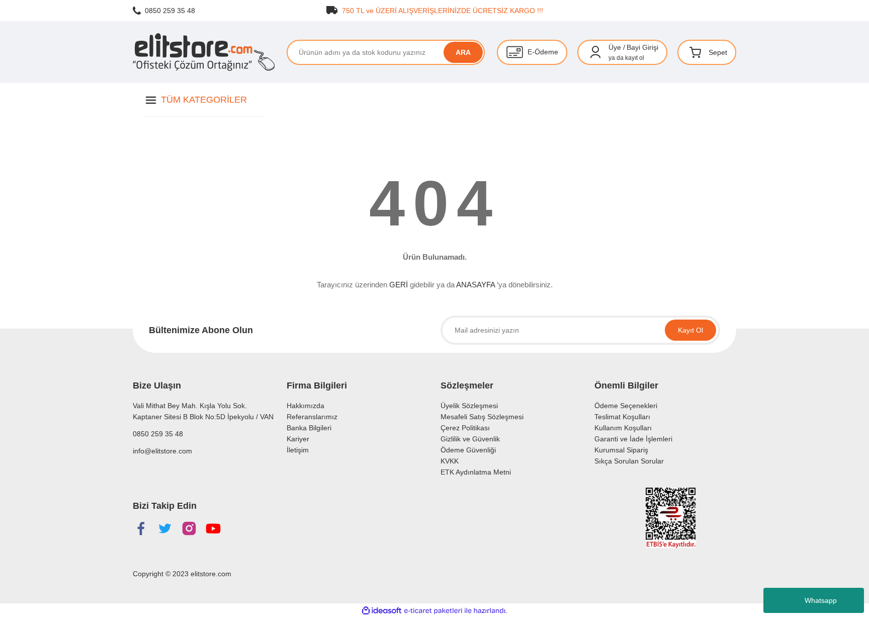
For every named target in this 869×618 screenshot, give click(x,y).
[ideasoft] (382, 610)
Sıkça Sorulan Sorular (629, 461)
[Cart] (695, 52)
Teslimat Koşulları (622, 417)
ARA (463, 52)
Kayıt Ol (690, 330)
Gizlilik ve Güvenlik (470, 439)
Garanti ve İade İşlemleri (633, 439)
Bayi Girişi (642, 47)
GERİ (398, 284)
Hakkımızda (305, 406)
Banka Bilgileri (309, 428)
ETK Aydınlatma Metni (476, 472)
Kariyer (298, 439)
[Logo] (204, 52)
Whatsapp (821, 600)
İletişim (298, 450)
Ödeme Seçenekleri (625, 406)
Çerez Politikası (465, 428)
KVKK (450, 461)
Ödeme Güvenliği (468, 450)
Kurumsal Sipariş (621, 450)
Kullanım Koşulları (623, 428)
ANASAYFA (475, 284)
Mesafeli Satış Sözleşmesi (482, 417)
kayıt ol (634, 57)
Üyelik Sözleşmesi (469, 406)
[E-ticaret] (433, 610)
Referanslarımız (312, 417)
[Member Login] (595, 52)
